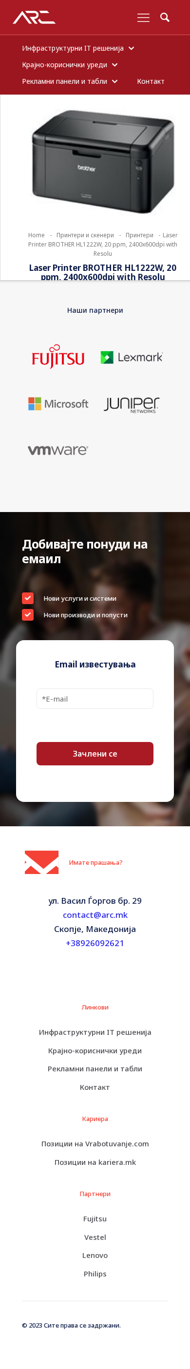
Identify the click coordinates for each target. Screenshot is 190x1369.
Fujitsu (95, 1218)
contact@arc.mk (95, 914)
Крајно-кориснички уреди (95, 1050)
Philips (95, 1273)
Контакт (95, 1087)
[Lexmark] (131, 357)
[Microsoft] (58, 403)
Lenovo (95, 1255)
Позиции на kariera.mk (95, 1162)
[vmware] (58, 450)
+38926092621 (95, 943)
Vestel (95, 1237)
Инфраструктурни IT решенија (95, 1032)
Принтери (139, 235)
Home (36, 235)
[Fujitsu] (58, 357)
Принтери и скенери (85, 235)
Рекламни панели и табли (95, 1068)
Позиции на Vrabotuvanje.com (95, 1143)
